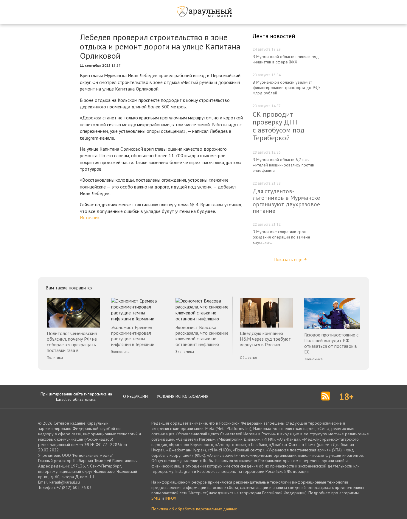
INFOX (170, 498)
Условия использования (182, 396)
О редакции (135, 396)
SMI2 (156, 498)
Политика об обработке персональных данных (194, 509)
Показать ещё (288, 259)
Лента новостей (274, 36)
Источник (90, 217)
